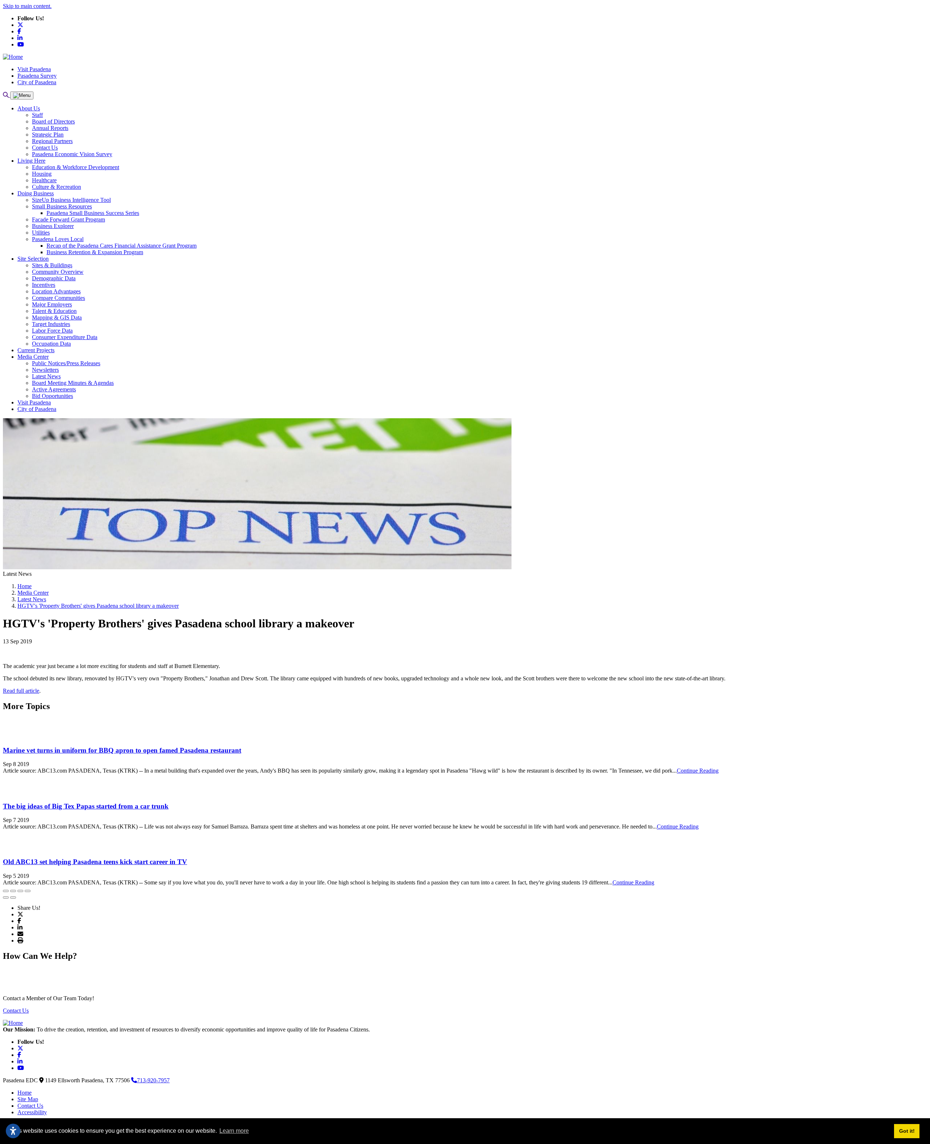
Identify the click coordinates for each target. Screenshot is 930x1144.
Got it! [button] (907, 1131)
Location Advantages (56, 291)
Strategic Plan (48, 134)
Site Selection (33, 259)
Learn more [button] (234, 1131)
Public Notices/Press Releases (66, 363)
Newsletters (45, 370)
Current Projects (35, 350)
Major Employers (52, 304)
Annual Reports (50, 128)
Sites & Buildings (52, 265)
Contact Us (45, 147)
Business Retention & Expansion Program (94, 252)
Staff (37, 115)
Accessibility (32, 1112)
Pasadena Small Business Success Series (92, 213)
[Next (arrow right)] (13, 897)
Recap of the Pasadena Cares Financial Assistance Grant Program (121, 246)
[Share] (13, 891)
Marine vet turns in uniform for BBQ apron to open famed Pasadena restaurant (122, 750)
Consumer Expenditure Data (64, 337)
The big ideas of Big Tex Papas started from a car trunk (86, 806)
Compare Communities (58, 298)
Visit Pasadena (34, 69)
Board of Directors (53, 121)
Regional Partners (52, 141)
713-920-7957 (153, 1080)
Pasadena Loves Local (58, 239)
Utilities (41, 232)
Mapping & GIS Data (57, 317)
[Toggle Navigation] (21, 95)
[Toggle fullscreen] (20, 891)
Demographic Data (54, 278)
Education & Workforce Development (75, 167)
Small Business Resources (62, 206)
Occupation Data (51, 344)
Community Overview (58, 272)
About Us (28, 108)
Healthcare (44, 180)
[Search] (6, 95)
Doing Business (35, 193)
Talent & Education (54, 311)
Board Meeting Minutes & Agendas (73, 383)
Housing (42, 174)
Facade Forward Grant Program (68, 219)
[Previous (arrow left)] (6, 897)
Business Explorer (53, 226)
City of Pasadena (36, 82)
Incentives (43, 285)
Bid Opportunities (52, 396)
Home (24, 1093)
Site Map (27, 1099)
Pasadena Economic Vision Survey (72, 154)
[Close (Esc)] (6, 891)
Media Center (33, 357)
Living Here (31, 161)
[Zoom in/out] (28, 891)
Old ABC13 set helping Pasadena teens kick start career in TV (95, 862)
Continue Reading (698, 771)
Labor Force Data (52, 330)
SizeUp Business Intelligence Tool (71, 200)
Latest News (46, 376)
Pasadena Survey (37, 76)
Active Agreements (54, 389)
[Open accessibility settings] (13, 1131)
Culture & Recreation (56, 187)
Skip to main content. (27, 6)
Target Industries (51, 324)
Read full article (21, 691)
